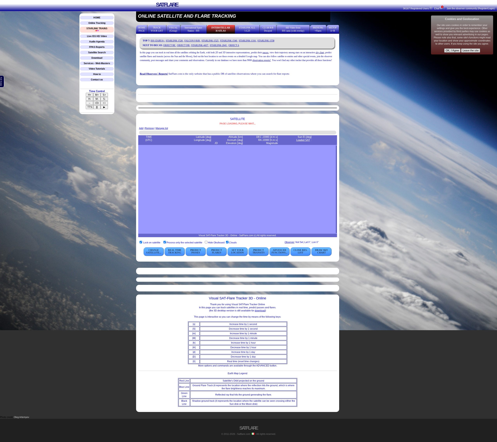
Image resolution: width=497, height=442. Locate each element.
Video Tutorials (97, 68)
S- (104, 98)
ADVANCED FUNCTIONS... (279, 251)
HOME (96, 17)
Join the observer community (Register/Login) (471, 8)
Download (96, 58)
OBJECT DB (183, 45)
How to (97, 74)
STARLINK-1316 (247, 40)
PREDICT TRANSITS (259, 251)
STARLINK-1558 (265, 40)
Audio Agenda (97, 41)
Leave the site (471, 50)
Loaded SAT (303, 140)
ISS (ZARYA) (158, 40)
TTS (89, 107)
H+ (89, 94)
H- (89, 98)
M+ (97, 94)
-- (89, 103)
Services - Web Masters (97, 63)
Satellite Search (97, 52)
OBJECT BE (169, 45)
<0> (97, 103)
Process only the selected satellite (185, 242)
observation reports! (261, 60)
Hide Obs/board (216, 242)
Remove (149, 128)
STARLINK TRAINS (96, 28)
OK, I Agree (452, 50)
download (260, 310)
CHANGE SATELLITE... (153, 251)
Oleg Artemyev (21, 417)
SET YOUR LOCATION (237, 251)
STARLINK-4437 (200, 45)
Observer (289, 242)
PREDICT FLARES (216, 251)
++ (104, 103)
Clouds (233, 242)
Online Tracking (96, 23)
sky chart (320, 52)
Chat (438, 8)
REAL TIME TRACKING (174, 251)
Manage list (162, 128)
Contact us (97, 79)
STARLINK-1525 (210, 40)
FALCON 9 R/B (192, 40)
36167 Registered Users (416, 8)
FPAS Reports (97, 47)
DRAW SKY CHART (321, 251)
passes (265, 52)
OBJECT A (234, 45)
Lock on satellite (152, 242)
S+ (104, 94)
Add (141, 128)
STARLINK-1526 (174, 40)
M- (97, 98)
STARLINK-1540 (229, 40)
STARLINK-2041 (218, 45)
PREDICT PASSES (195, 251)
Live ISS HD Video (97, 36)
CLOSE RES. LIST (300, 251)
